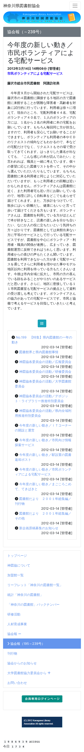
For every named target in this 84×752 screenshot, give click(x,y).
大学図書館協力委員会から (27, 673)
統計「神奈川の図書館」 (25, 595)
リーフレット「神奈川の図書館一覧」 (35, 585)
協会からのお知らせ (22, 663)
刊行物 (12, 653)
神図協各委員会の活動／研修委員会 (45, 371)
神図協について (18, 565)
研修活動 (13, 614)
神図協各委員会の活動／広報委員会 (45, 362)
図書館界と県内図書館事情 (38, 352)
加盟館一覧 (15, 575)
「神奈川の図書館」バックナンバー (33, 604)
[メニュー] (75, 6)
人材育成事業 (17, 624)
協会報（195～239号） (27, 644)
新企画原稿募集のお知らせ (38, 528)
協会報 (12, 634)
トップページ (17, 556)
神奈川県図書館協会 (21, 5)
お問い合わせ (17, 683)
